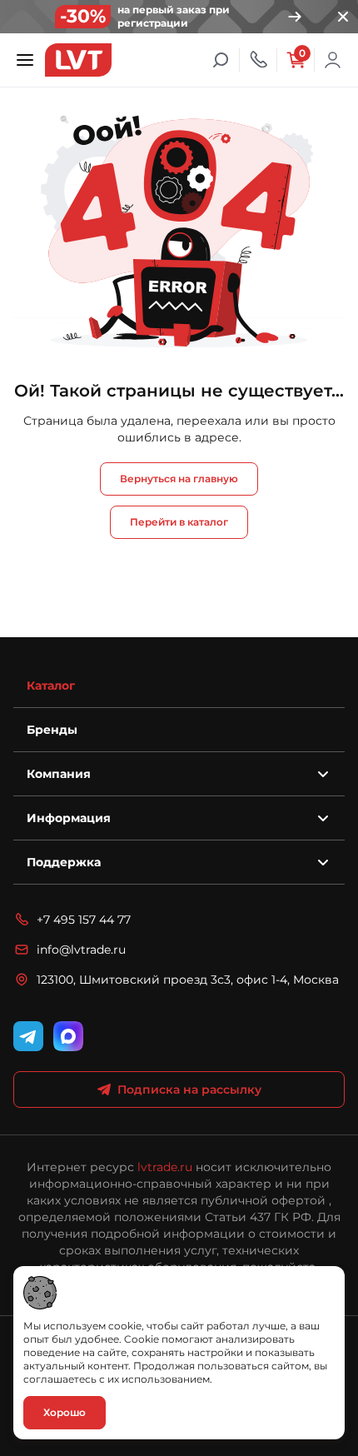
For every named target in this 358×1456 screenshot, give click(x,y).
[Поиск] (220, 60)
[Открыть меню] (25, 60)
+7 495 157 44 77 (84, 919)
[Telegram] (28, 1036)
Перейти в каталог (179, 522)
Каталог (51, 685)
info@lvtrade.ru (81, 949)
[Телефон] (258, 60)
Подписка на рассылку (189, 1089)
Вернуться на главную (179, 478)
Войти (333, 60)
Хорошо (64, 1412)
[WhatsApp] (68, 1036)
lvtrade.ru (164, 1166)
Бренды (52, 729)
